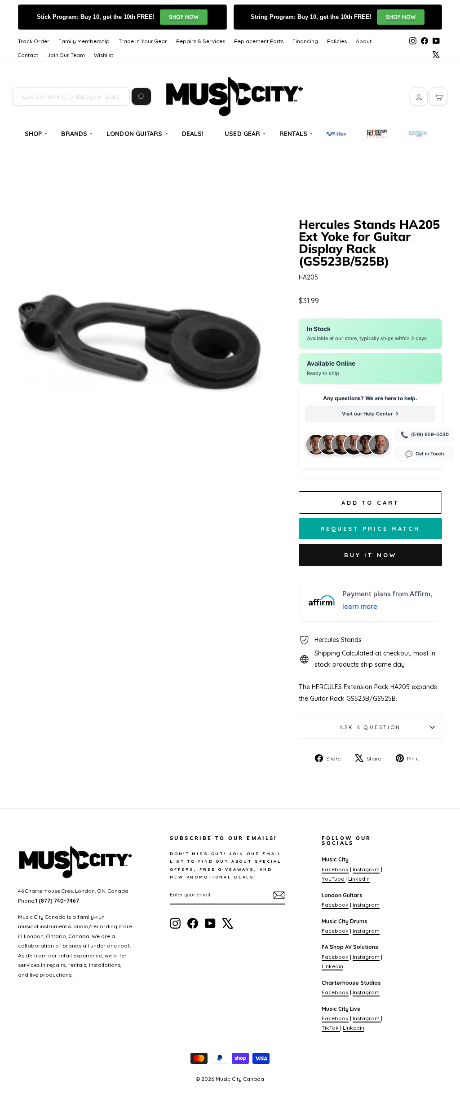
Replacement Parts (258, 41)
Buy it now (370, 555)
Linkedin (359, 878)
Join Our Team (66, 55)
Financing (305, 41)
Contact (28, 55)
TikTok (331, 1027)
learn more (359, 606)
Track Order (33, 41)
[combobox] (71, 96)
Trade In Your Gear (143, 41)
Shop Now (184, 16)
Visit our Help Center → (370, 414)
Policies (337, 41)
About (364, 41)
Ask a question (370, 727)
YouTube (333, 878)
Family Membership (84, 41)
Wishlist (103, 55)
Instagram (366, 869)
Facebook (335, 869)
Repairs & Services (200, 41)
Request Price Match (370, 528)
